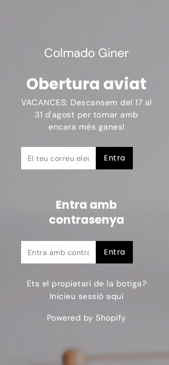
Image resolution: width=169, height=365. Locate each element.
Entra (114, 158)
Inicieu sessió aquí (87, 296)
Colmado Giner (86, 53)
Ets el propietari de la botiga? (87, 289)
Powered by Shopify (86, 318)
